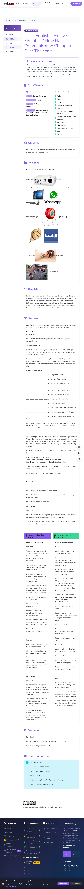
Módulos (10, 20)
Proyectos (10, 836)
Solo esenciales (76, 883)
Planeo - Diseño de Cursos (31, 842)
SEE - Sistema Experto (12, 851)
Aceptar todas (63, 883)
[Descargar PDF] (79, 452)
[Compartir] (79, 458)
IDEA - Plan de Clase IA (31, 830)
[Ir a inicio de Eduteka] (8, 3)
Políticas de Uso (51, 832)
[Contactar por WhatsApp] (68, 869)
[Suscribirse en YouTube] (72, 865)
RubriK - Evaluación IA (30, 836)
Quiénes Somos (51, 829)
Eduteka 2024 (32, 862)
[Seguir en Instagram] (68, 865)
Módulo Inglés (22, 20)
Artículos (9, 829)
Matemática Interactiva (10, 845)
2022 (27, 867)
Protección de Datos (51, 837)
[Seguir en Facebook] (64, 865)
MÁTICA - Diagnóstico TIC (31, 852)
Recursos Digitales (13, 856)
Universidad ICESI (52, 842)
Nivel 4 (33, 20)
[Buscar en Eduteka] (66, 4)
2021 (27, 870)
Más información (11, 886)
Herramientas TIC (12, 840)
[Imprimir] (79, 447)
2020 (27, 873)
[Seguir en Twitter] (64, 869)
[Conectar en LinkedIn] (76, 865)
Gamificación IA (31, 847)
